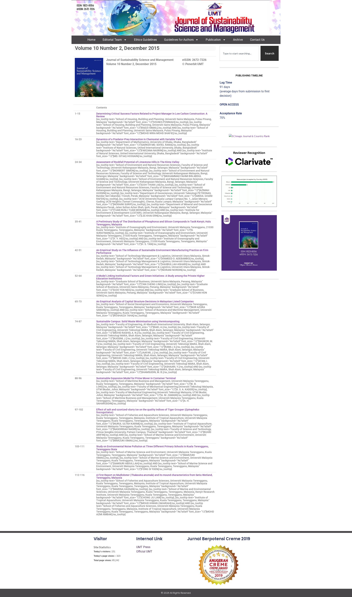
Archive (238, 39)
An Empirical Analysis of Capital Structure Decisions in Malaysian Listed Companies (145, 301)
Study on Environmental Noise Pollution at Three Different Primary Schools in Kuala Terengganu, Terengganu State (152, 448)
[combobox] (239, 53)
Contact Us (257, 39)
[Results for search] (239, 63)
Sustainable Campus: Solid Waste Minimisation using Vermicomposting (138, 321)
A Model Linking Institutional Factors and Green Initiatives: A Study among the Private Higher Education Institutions (150, 277)
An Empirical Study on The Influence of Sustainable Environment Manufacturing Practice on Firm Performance (152, 251)
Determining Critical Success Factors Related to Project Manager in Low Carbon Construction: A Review (151, 115)
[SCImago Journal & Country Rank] (249, 135)
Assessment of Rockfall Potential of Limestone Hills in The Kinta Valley (138, 162)
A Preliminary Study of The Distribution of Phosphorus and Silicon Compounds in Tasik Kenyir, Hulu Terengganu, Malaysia (153, 223)
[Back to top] (343, 588)
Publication (213, 39)
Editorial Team (112, 39)
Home (91, 39)
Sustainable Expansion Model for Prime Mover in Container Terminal (136, 378)
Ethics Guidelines (145, 39)
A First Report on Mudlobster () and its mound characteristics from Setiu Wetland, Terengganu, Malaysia (154, 476)
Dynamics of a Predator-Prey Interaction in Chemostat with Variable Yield (139, 139)
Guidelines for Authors (179, 39)
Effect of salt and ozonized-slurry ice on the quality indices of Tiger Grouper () (147, 411)
